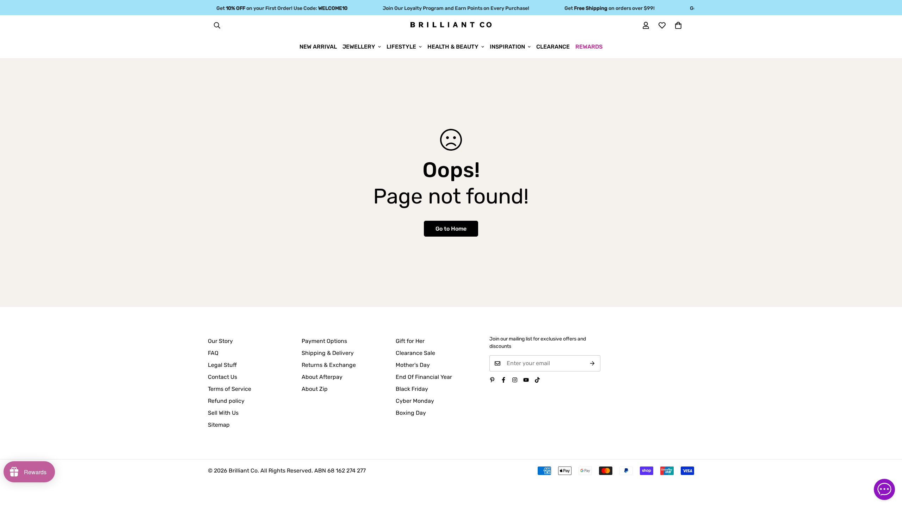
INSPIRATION (507, 46)
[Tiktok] (537, 380)
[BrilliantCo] (451, 25)
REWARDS (589, 46)
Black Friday (412, 389)
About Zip (315, 389)
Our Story (220, 341)
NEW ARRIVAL (318, 46)
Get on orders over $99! (604, 8)
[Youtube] (526, 380)
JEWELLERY (358, 46)
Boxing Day (411, 412)
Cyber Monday (415, 401)
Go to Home (451, 228)
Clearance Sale (415, 353)
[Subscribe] (592, 363)
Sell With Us (223, 412)
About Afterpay (322, 377)
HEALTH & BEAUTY (452, 46)
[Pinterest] (492, 380)
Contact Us (222, 377)
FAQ (213, 353)
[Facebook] (503, 380)
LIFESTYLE (401, 46)
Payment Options (324, 341)
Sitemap (219, 424)
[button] (678, 25)
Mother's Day (413, 365)
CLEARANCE (553, 46)
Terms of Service (229, 389)
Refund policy (226, 401)
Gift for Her (410, 341)
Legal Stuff (222, 365)
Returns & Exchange (329, 365)
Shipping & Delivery (328, 353)
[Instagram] (515, 380)
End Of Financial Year (424, 377)
